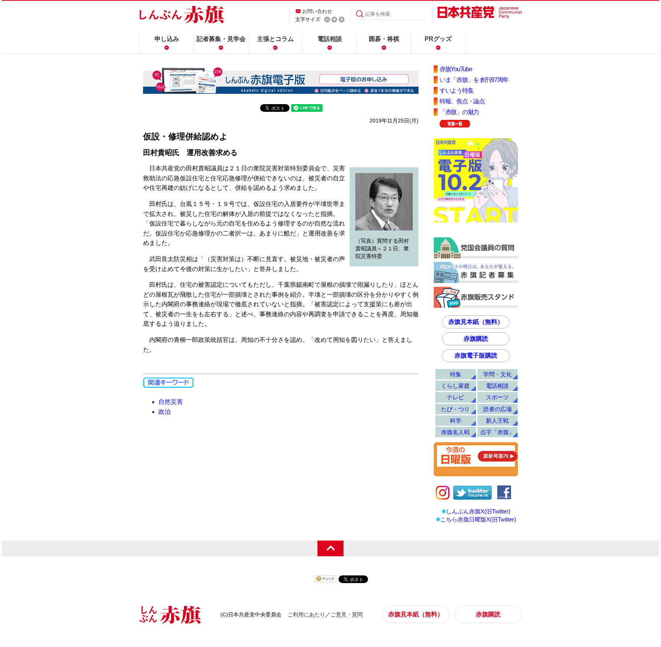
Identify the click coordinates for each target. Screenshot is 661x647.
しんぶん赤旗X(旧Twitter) (478, 511)
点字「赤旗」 (497, 432)
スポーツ (497, 397)
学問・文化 (497, 374)
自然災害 (170, 402)
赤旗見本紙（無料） (475, 322)
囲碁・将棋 (384, 39)
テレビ (455, 397)
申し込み (167, 39)
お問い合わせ (317, 11)
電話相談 (329, 39)
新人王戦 (497, 420)
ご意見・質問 (346, 614)
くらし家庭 (455, 385)
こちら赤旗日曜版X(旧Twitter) (478, 519)
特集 (455, 374)
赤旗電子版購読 (475, 355)
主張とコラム (275, 39)
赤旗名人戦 (455, 432)
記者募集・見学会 (221, 39)
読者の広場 (497, 409)
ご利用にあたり (306, 614)
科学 (455, 420)
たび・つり (455, 409)
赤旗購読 (476, 338)
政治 (164, 411)
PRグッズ (438, 39)
